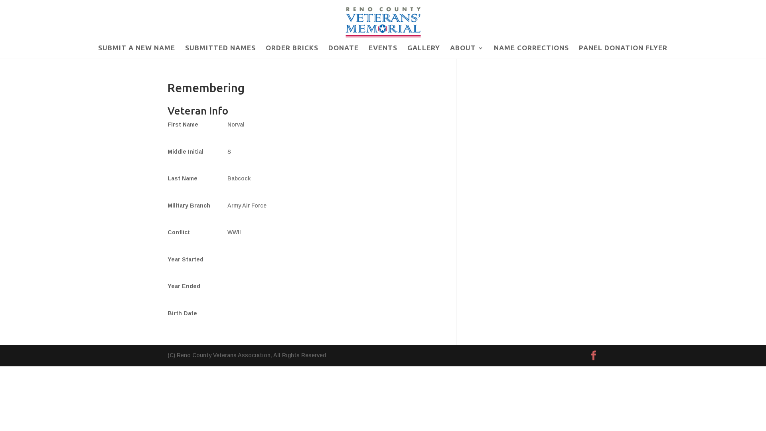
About (463, 48)
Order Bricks (292, 48)
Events (383, 48)
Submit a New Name (136, 48)
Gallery (423, 48)
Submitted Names (220, 48)
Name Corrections (531, 48)
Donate (343, 48)
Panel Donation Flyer (623, 48)
